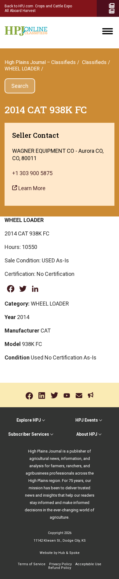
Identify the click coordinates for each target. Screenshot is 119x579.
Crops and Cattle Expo (53, 6)
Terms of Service (31, 564)
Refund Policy (59, 568)
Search (19, 86)
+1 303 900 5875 (32, 173)
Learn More (31, 188)
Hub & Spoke (69, 553)
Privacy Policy (60, 564)
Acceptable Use (88, 564)
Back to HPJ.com (19, 6)
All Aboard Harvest (20, 11)
